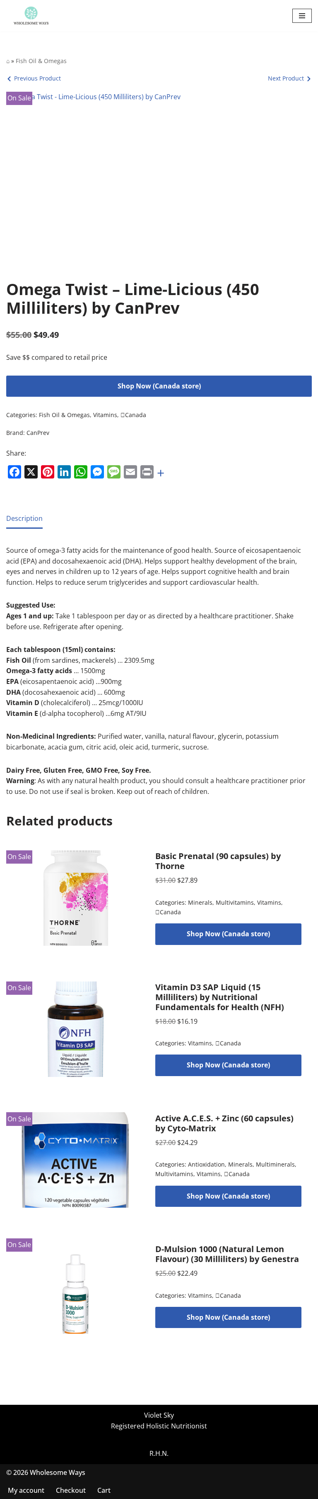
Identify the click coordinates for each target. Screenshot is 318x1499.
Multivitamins (235, 902)
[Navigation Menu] (302, 16)
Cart (104, 1490)
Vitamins (105, 415)
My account (26, 1490)
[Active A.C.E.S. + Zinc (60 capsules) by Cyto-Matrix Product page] (75, 1160)
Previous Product (37, 78)
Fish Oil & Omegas (41, 61)
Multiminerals (275, 1164)
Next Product (286, 78)
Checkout (71, 1490)
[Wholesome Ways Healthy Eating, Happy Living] (31, 16)
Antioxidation (206, 1164)
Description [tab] (24, 518)
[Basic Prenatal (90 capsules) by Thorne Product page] (75, 898)
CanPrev (37, 433)
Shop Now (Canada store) (159, 386)
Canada (133, 415)
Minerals (200, 902)
